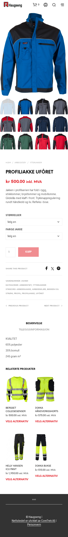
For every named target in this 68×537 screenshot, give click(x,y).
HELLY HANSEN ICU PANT (14, 467)
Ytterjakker (36, 163)
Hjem (8, 163)
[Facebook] (48, 269)
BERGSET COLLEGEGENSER (16, 409)
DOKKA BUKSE (43, 465)
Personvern (34, 524)
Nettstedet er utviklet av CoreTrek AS (33, 520)
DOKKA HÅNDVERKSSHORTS (46, 409)
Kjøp (28, 252)
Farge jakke (14, 229)
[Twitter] (54, 269)
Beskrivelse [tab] (34, 323)
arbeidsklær (39, 289)
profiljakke (28, 294)
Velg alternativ (17, 421)
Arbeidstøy (20, 163)
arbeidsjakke (24, 289)
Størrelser (13, 215)
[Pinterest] (59, 269)
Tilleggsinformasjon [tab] (34, 330)
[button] (36, 4)
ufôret (40, 294)
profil (17, 294)
